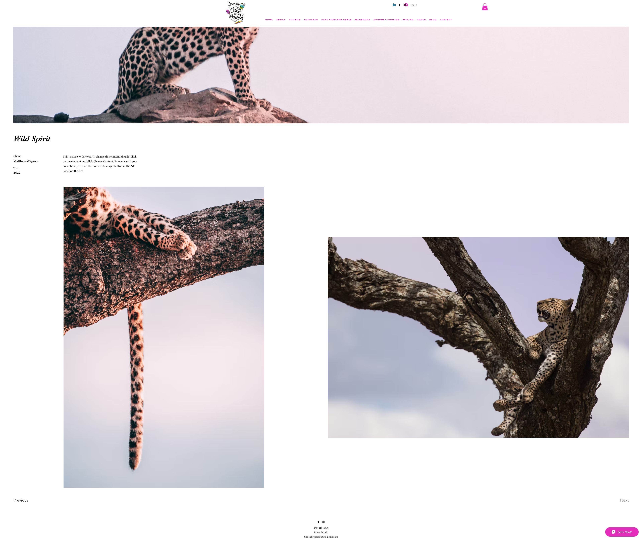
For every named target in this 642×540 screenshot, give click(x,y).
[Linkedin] (394, 5)
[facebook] (399, 5)
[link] (485, 6)
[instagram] (404, 5)
